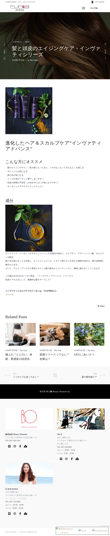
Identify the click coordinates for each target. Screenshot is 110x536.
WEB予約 (9, 295)
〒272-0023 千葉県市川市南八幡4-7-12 (21, 438)
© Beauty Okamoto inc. (28, 532)
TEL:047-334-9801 (64, 447)
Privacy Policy (10, 532)
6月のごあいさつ (84, 354)
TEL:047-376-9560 (12, 502)
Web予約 (94, 8)
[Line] (9, 446)
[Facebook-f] (20, 446)
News (27, 42)
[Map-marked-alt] (25, 446)
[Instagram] (14, 446)
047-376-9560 (99, 2)
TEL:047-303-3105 (12, 441)
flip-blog (17, 42)
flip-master (34, 60)
